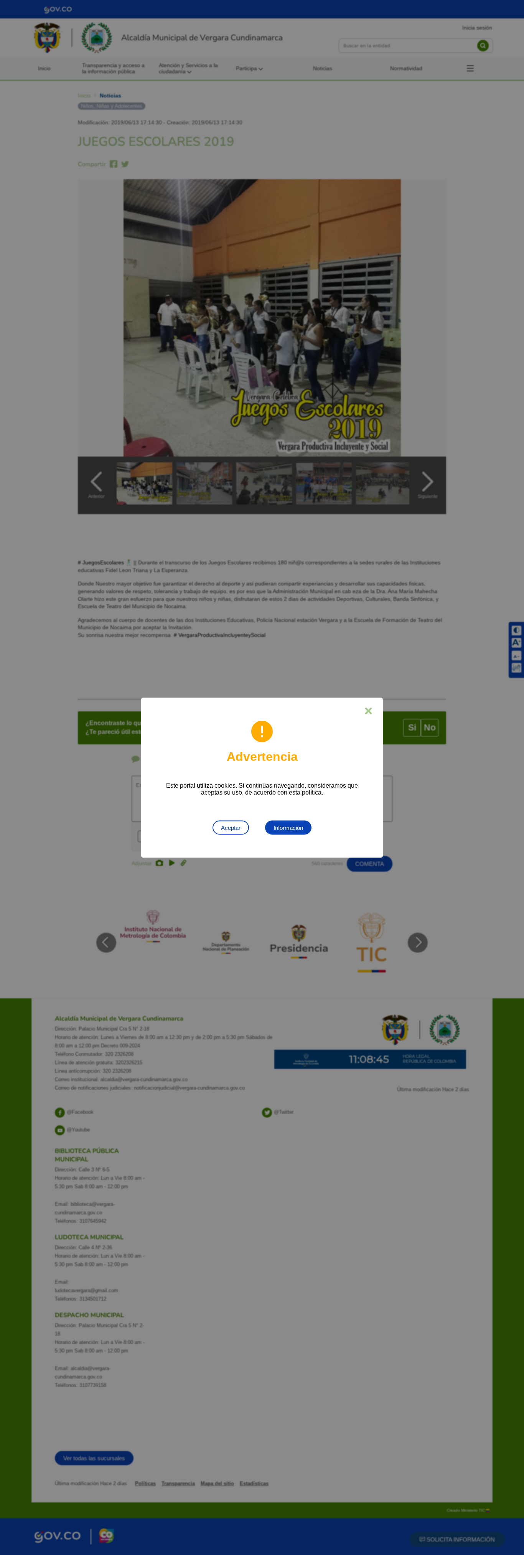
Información (288, 827)
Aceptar (231, 827)
